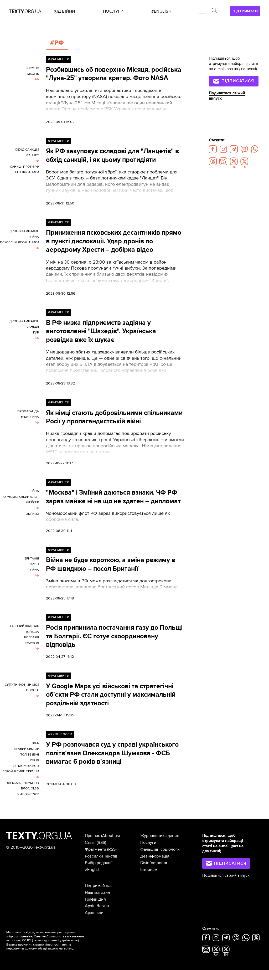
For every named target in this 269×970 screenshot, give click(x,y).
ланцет (32, 155)
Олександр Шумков (22, 783)
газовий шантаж (24, 626)
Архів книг (95, 912)
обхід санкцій (27, 150)
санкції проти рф (24, 167)
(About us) (110, 835)
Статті (90, 842)
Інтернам (148, 869)
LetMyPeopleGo (26, 766)
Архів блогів (97, 906)
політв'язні (29, 755)
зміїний (32, 514)
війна (34, 237)
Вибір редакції (98, 862)
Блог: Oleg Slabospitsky (28, 791)
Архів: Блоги (60, 734)
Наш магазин (97, 892)
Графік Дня (95, 899)
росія (34, 760)
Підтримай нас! (99, 885)
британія (31, 559)
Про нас (92, 835)
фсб (35, 743)
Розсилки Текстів (101, 856)
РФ (36, 79)
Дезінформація (154, 856)
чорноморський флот (20, 497)
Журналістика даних (159, 835)
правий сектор (26, 749)
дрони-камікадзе (24, 231)
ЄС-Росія (32, 643)
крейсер (32, 502)
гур (36, 333)
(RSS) (101, 842)
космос (32, 68)
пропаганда (28, 411)
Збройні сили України (21, 771)
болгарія (31, 637)
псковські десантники (19, 242)
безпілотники (27, 172)
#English (93, 869)
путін (34, 564)
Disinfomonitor (153, 862)
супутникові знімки (22, 685)
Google (32, 690)
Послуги (148, 842)
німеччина (30, 417)
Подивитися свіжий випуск (226, 875)
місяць (33, 74)
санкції (33, 327)
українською (69, 940)
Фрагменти (58, 59)
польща (32, 632)
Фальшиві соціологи (160, 849)
